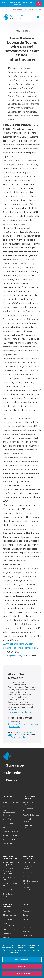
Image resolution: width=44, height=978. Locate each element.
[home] (13, 17)
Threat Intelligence (11, 835)
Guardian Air (8, 823)
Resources (27, 935)
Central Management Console (9, 812)
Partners (26, 931)
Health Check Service (28, 820)
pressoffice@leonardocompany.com (20, 648)
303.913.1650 (14, 727)
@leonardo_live (17, 656)
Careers (26, 915)
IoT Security (8, 890)
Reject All (22, 966)
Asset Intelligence (10, 831)
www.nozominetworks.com (19, 712)
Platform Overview (11, 802)
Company (27, 919)
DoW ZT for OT (29, 862)
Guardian (7, 819)
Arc (4, 827)
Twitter (14, 737)
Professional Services (28, 803)
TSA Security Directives (28, 888)
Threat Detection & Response (11, 863)
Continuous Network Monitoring (8, 871)
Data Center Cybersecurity (9, 895)
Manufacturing (9, 929)
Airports (6, 911)
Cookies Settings (22, 959)
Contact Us (27, 927)
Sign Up (39, 3)
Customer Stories (30, 923)
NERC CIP (27, 873)
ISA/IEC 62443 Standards (29, 867)
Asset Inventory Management (9, 878)
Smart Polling (9, 839)
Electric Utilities (9, 915)
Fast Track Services (31, 815)
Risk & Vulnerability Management (11, 884)
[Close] (41, 941)
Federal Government (8, 924)
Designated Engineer (28, 810)
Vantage (6, 806)
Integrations (8, 843)
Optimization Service (28, 826)
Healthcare (7, 919)
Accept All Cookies (22, 973)
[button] (38, 17)
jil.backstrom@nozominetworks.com (23, 724)
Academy (27, 911)
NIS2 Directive (29, 877)
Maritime (7, 933)
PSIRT (5, 848)
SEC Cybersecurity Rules (30, 882)
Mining (6, 938)
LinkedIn (24, 737)
